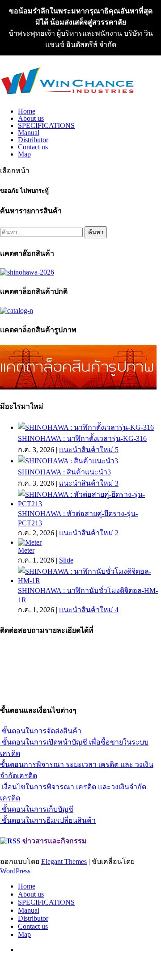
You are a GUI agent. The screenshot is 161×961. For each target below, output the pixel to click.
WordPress (15, 871)
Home (26, 111)
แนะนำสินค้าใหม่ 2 (89, 533)
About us (31, 118)
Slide (66, 560)
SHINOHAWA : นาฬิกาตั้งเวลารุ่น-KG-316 (82, 438)
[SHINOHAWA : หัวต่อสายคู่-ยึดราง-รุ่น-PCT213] (89, 504)
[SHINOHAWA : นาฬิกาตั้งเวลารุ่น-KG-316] (86, 427)
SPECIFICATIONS (46, 125)
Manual (28, 132)
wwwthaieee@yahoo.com (37, 682)
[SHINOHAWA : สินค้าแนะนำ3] (68, 461)
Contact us (33, 147)
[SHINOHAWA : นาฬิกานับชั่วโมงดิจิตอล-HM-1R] (89, 580)
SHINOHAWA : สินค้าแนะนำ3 (64, 472)
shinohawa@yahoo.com (34, 690)
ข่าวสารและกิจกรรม (54, 841)
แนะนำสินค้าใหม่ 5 (89, 449)
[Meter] (30, 542)
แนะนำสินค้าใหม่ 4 (89, 610)
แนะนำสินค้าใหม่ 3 (89, 483)
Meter (26, 550)
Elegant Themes (64, 861)
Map (24, 154)
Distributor (33, 140)
